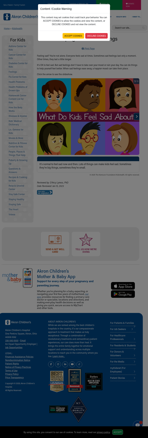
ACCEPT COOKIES (73, 35)
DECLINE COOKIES (96, 35)
